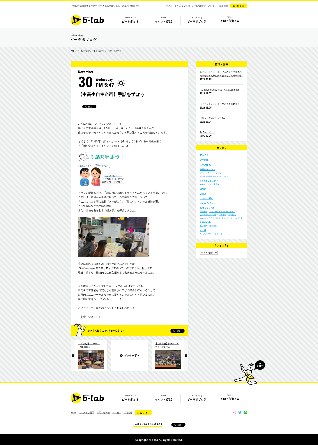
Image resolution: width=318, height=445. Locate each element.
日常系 (203, 189)
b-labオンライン (208, 203)
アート (210, 173)
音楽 (226, 176)
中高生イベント (207, 169)
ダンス (218, 173)
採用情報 (223, 5)
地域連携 (203, 226)
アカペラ (204, 155)
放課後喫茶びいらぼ (208, 215)
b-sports (203, 218)
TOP (73, 51)
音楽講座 (203, 212)
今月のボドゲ (205, 234)
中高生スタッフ (220, 184)
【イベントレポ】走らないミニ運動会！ (219, 104)
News (169, 5)
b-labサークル (205, 184)
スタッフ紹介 (206, 198)
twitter (240, 412)
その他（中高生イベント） (211, 176)
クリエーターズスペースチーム (222, 212)
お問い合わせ (199, 5)
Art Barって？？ (207, 132)
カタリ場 (239, 218)
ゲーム (202, 173)
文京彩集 (213, 226)
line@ (245, 412)
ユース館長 (205, 164)
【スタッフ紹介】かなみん (213, 118)
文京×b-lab (205, 222)
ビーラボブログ (196, 21)
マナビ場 (222, 215)
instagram (234, 412)
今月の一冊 (217, 234)
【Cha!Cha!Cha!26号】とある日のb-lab (219, 90)
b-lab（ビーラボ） (87, 20)
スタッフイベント (208, 208)
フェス (203, 193)
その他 (203, 230)
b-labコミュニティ (209, 180)
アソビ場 (204, 160)
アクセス (212, 5)
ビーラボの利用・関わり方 (230, 21)
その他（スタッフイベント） (221, 218)
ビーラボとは (130, 21)
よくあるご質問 (182, 5)
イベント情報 (163, 21)
